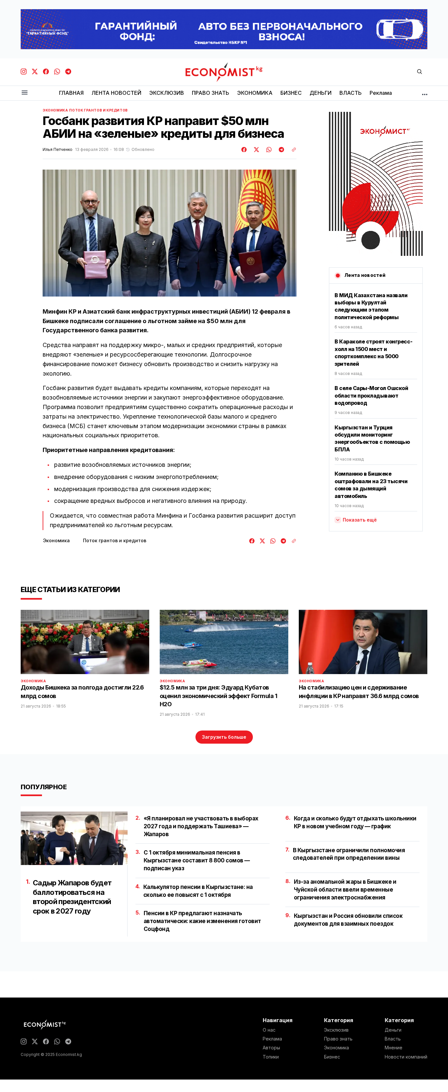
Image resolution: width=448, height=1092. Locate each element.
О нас (269, 1030)
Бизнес (332, 1057)
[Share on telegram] (280, 149)
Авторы (271, 1047)
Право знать (338, 1038)
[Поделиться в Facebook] (244, 149)
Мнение (393, 1047)
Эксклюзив (336, 1030)
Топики (271, 1057)
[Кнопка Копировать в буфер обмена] (291, 149)
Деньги (393, 1030)
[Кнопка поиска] (419, 72)
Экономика (55, 110)
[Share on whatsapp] (268, 149)
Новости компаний (406, 1057)
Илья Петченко (57, 149)
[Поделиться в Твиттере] (255, 149)
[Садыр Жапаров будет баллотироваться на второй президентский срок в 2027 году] (74, 838)
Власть (393, 1038)
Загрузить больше (224, 737)
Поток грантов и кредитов (98, 110)
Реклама (272, 1038)
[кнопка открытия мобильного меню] (25, 93)
